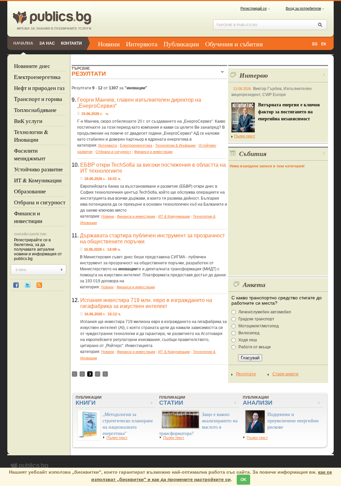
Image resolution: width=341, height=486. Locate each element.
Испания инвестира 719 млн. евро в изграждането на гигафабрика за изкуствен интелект (146, 303)
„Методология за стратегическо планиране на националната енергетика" (128, 423)
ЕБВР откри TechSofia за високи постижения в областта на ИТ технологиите (153, 168)
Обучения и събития (234, 43)
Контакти (71, 43)
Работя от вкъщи (254, 347)
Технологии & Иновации (31, 135)
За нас (47, 43)
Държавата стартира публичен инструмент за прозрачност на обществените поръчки (152, 238)
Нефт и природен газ (39, 88)
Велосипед (248, 333)
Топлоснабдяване (35, 110)
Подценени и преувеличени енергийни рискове (293, 420)
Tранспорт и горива (38, 99)
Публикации (181, 43)
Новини (109, 43)
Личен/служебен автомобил (264, 312)
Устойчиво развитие (38, 169)
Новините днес (32, 66)
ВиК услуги (28, 121)
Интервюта (142, 43)
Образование (30, 191)
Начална (23, 43)
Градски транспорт (256, 319)
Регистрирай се (253, 8)
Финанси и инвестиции (28, 217)
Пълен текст (244, 136)
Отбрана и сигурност (39, 202)
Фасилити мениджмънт (29, 154)
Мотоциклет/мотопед (258, 326)
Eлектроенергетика (37, 77)
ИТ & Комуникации (38, 180)
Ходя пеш (247, 340)
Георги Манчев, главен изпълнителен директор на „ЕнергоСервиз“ (139, 103)
